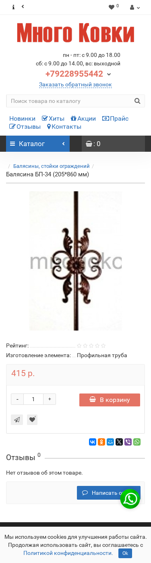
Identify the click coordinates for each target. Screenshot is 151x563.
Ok (125, 553)
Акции (86, 118)
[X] (119, 442)
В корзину (115, 400)
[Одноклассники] (101, 442)
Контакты (66, 126)
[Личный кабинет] (134, 7)
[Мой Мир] (110, 442)
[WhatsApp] (137, 442)
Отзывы (29, 126)
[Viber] (128, 442)
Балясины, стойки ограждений (51, 166)
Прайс (119, 118)
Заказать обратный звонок (75, 84)
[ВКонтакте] (92, 442)
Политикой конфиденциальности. (68, 553)
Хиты (56, 118)
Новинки (22, 118)
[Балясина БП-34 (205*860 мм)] (75, 261)
